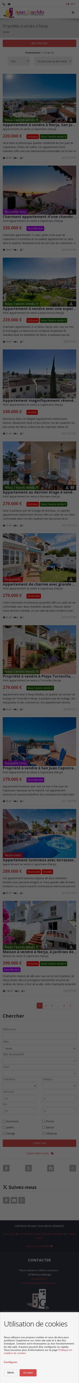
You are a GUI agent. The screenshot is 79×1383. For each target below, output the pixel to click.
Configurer (10, 1362)
